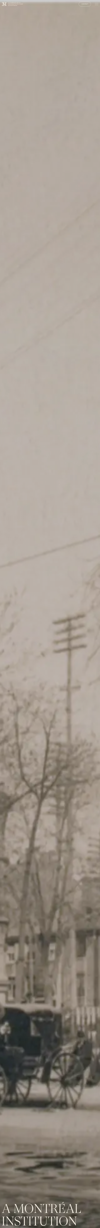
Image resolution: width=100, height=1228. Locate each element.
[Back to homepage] (13, 4)
